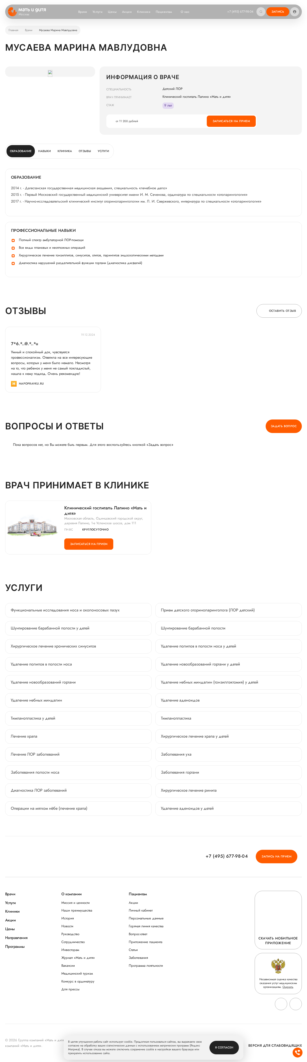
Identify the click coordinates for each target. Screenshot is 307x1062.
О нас (185, 11)
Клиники (143, 11)
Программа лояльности (146, 965)
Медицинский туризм (77, 973)
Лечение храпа (24, 736)
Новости (67, 926)
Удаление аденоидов (180, 700)
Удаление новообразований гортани (43, 682)
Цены (112, 11)
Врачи (82, 11)
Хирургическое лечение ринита (189, 790)
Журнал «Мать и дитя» (78, 957)
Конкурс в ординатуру (77, 981)
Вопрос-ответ (138, 934)
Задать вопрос (284, 426)
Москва (24, 14)
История (67, 918)
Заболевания (138, 957)
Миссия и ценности (75, 902)
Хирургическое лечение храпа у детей (195, 736)
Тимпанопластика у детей (33, 718)
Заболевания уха (176, 754)
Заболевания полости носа (35, 772)
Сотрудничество (73, 942)
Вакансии (68, 965)
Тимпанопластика (176, 718)
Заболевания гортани (180, 772)
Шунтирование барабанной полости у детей (50, 628)
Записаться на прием (231, 121)
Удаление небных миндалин (36, 700)
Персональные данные (146, 918)
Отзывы (85, 151)
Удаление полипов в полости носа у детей (198, 646)
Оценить (288, 987)
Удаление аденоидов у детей (187, 808)
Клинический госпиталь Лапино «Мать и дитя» (105, 510)
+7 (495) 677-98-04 (240, 11)
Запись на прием (276, 856)
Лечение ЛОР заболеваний (35, 754)
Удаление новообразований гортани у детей (200, 664)
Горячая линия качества (146, 926)
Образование (20, 151)
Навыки (44, 151)
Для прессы (70, 989)
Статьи (133, 950)
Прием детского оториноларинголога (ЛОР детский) (208, 610)
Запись (277, 11)
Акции (127, 11)
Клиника (65, 151)
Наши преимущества (76, 910)
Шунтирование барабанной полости (193, 628)
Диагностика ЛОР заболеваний (39, 790)
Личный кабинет (141, 910)
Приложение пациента (145, 942)
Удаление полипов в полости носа (41, 664)
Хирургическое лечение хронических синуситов (53, 646)
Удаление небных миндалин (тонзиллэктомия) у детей (209, 682)
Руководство (70, 934)
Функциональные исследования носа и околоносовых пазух (65, 610)
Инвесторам (70, 950)
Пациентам (164, 11)
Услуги (98, 11)
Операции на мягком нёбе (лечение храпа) (49, 808)
